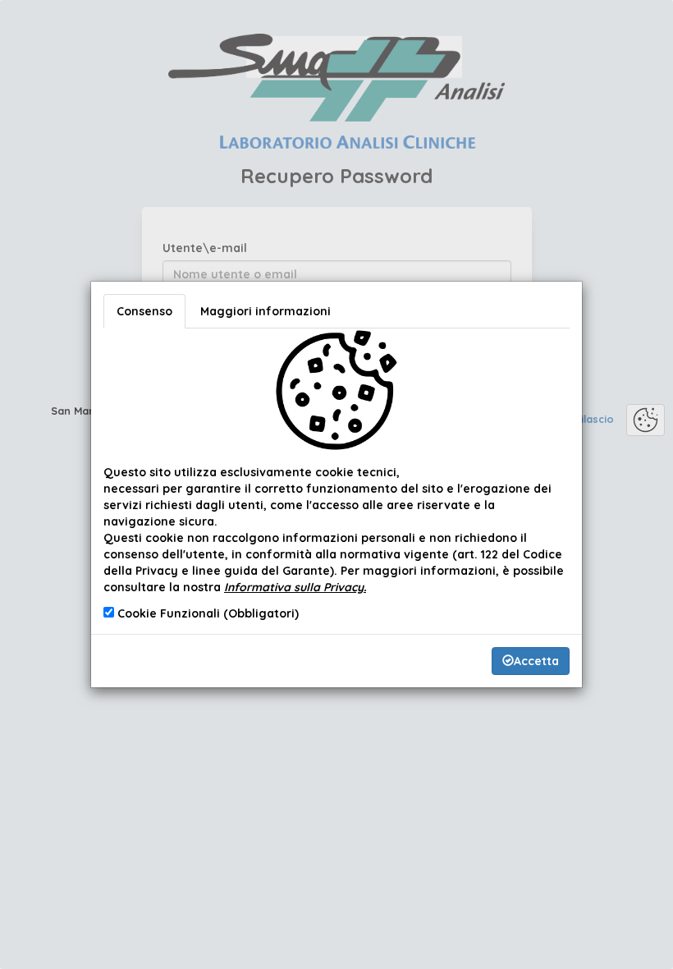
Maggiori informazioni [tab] (265, 311)
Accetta (536, 661)
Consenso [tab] (144, 311)
